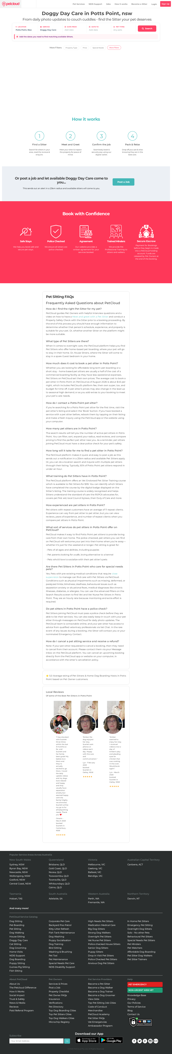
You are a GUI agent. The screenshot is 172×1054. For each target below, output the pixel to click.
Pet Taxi (53, 955)
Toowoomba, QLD (59, 876)
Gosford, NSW (17, 879)
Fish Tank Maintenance (62, 932)
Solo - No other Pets (138, 932)
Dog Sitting (15, 921)
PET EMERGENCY (137, 984)
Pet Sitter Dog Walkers (139, 955)
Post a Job (123, 182)
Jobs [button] (108, 4)
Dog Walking (16, 932)
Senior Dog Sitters (98, 948)
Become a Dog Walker (100, 987)
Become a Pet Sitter (99, 983)
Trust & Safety (17, 999)
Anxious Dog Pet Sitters (101, 963)
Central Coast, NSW (20, 883)
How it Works (16, 991)
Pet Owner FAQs (58, 995)
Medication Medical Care (101, 925)
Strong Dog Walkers (99, 932)
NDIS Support (95, 4)
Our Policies (134, 1002)
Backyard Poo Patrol (60, 925)
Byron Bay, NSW (18, 868)
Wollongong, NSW (19, 876)
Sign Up (165, 4)
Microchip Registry (59, 1022)
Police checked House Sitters (104, 944)
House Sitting (17, 936)
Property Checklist (59, 991)
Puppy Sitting (17, 963)
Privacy (131, 999)
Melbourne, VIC (96, 864)
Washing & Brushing (60, 951)
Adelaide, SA (55, 898)
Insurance (54, 999)
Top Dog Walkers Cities (61, 1018)
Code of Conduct (97, 1006)
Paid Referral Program (21, 1010)
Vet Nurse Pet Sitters (99, 940)
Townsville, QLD (57, 879)
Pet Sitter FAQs (96, 1018)
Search (148, 28)
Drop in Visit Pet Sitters (101, 955)
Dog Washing (56, 936)
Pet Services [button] (79, 4)
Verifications (55, 1002)
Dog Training (56, 944)
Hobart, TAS (15, 898)
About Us (14, 983)
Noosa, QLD (55, 872)
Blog (130, 1010)
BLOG (156, 1041)
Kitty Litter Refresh (59, 929)
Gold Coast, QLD (58, 868)
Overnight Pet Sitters (99, 936)
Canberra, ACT (135, 864)
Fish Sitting (15, 970)
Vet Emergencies (97, 1022)
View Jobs (93, 999)
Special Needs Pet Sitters (141, 940)
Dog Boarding (17, 959)
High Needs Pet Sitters (100, 921)
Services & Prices (58, 983)
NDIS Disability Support (62, 967)
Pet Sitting (15, 929)
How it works (121, 4)
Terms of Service (136, 1006)
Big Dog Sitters (96, 929)
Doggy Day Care (18, 940)
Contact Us (133, 1014)
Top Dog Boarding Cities (62, 1010)
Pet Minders (134, 944)
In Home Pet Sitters (138, 921)
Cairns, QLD (55, 887)
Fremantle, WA (96, 902)
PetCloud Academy (99, 1014)
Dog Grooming (17, 948)
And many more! (18, 908)
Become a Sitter (139, 4)
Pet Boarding (16, 925)
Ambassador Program (100, 1025)
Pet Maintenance (58, 959)
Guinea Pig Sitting (19, 967)
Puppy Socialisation (60, 940)
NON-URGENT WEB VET (141, 990)
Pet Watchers (134, 948)
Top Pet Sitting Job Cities (102, 1002)
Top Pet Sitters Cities (60, 1014)
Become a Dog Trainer (100, 991)
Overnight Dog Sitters (139, 929)
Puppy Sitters (95, 951)
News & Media (17, 1002)
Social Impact (17, 995)
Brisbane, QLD (57, 864)
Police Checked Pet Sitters (102, 959)
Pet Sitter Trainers (137, 959)
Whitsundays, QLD (59, 883)
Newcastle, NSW (18, 872)
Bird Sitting (55, 948)
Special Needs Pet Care (61, 963)
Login (154, 4)
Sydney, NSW (16, 864)
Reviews (14, 1006)
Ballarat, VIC (94, 872)
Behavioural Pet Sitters (140, 936)
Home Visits (16, 951)
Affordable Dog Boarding (141, 951)
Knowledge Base (136, 995)
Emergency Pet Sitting (140, 925)
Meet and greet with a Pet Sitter (90, 316)
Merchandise (95, 1010)
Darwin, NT (133, 898)
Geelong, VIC (95, 868)
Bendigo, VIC (95, 876)
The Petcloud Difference (22, 987)
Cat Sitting (15, 944)
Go (67, 1041)
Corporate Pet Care (59, 921)
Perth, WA (93, 898)
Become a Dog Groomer (101, 995)
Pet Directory (56, 1006)
